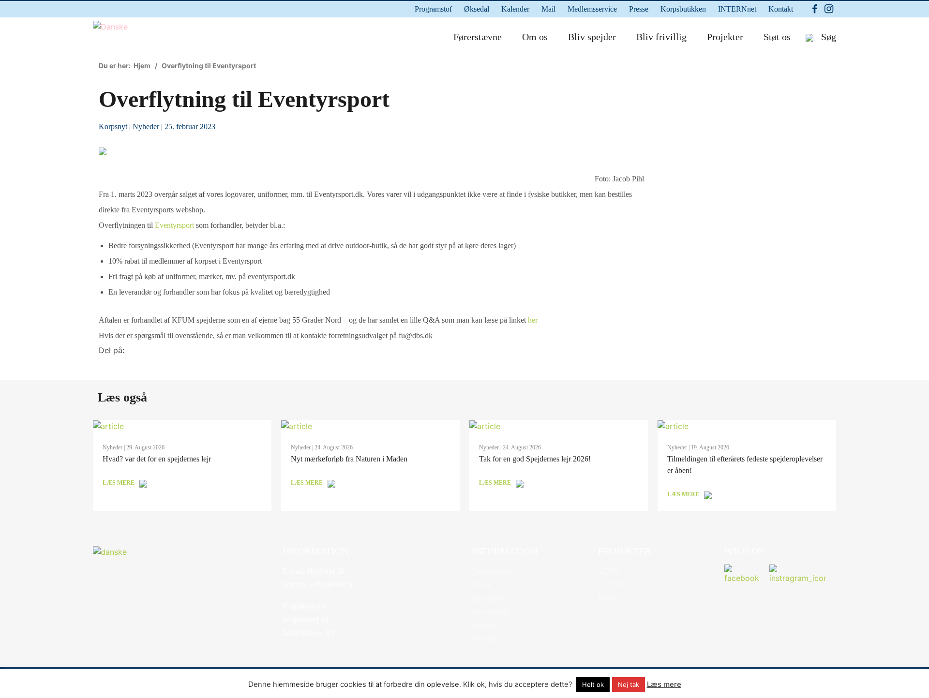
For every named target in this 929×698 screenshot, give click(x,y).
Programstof (433, 9)
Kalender (515, 9)
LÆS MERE (119, 482)
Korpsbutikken (683, 9)
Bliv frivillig (661, 36)
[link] (174, 225)
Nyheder (146, 126)
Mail (548, 9)
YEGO (609, 571)
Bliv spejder (592, 36)
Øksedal (476, 9)
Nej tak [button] (628, 684)
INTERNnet (737, 9)
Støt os (777, 36)
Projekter (725, 36)
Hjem (142, 65)
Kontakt (780, 9)
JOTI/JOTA (616, 584)
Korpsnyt (113, 126)
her (533, 320)
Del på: (111, 350)
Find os (609, 598)
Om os (535, 36)
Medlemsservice (592, 9)
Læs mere (664, 684)
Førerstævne (477, 36)
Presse (638, 9)
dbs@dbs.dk (325, 571)
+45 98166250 (331, 584)
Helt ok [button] (593, 684)
